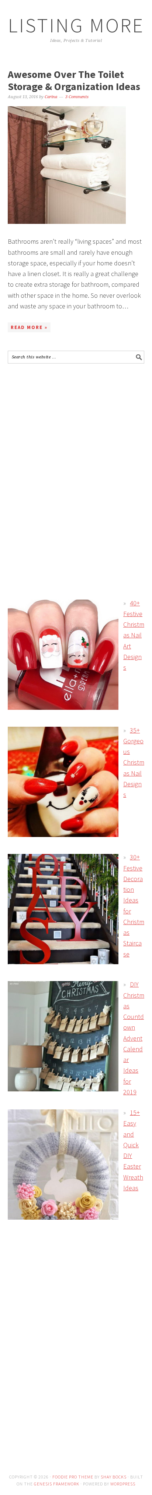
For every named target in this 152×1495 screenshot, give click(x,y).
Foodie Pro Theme (72, 1477)
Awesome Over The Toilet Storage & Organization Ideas (74, 80)
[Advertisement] (70, 422)
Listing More (76, 25)
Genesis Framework (56, 1484)
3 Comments (77, 96)
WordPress (122, 1484)
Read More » (29, 327)
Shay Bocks (114, 1477)
